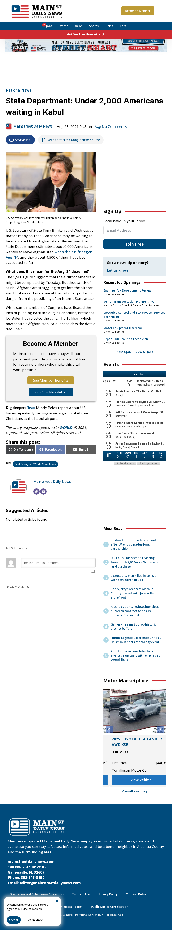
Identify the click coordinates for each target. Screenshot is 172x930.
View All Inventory (135, 791)
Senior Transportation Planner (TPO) (129, 301)
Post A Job (123, 352)
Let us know (117, 270)
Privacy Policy (108, 894)
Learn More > (35, 920)
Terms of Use (81, 894)
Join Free (135, 244)
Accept (13, 920)
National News (18, 90)
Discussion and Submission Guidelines (37, 894)
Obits (109, 26)
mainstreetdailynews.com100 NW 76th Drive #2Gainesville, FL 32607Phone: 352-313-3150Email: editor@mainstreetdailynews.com (44, 872)
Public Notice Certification (109, 907)
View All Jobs (144, 352)
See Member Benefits (50, 380)
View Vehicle (134, 780)
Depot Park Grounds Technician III (127, 339)
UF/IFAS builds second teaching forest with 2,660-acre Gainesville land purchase (134, 562)
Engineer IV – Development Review (127, 290)
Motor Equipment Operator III (124, 328)
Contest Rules (136, 894)
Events (63, 26)
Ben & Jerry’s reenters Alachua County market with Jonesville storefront (132, 593)
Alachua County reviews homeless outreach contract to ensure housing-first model (135, 611)
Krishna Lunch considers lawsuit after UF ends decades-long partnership (133, 544)
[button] (109, 729)
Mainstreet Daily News (33, 126)
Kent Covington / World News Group (35, 464)
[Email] (43, 491)
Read (31, 407)
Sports (94, 26)
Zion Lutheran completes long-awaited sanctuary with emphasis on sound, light (137, 655)
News (78, 26)
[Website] (36, 491)
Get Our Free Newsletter (84, 34)
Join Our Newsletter (50, 392)
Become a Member (137, 11)
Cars (123, 26)
